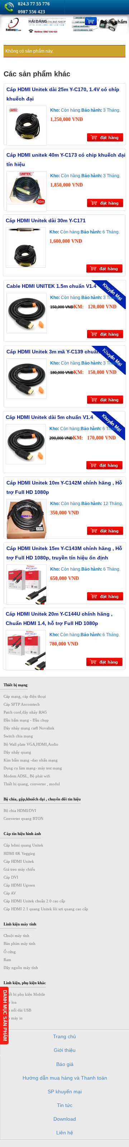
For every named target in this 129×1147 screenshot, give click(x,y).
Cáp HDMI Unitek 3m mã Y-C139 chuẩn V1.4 (59, 351)
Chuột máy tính (16, 935)
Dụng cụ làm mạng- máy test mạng (33, 768)
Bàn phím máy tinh (19, 943)
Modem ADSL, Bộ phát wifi (27, 776)
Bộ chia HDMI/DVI (20, 810)
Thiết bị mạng (16, 685)
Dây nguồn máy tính (21, 967)
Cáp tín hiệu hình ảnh (22, 833)
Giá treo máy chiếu (19, 869)
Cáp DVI (11, 877)
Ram (7, 960)
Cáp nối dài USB (17, 1010)
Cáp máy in (13, 1018)
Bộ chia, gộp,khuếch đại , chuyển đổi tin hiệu (42, 799)
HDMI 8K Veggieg (19, 853)
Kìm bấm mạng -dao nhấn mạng (31, 760)
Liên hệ (64, 1132)
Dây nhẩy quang (17, 752)
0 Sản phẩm (114, 21)
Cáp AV (10, 893)
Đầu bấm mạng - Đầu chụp (26, 720)
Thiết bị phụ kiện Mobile (24, 994)
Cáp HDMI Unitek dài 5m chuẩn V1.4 (49, 417)
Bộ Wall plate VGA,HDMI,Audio (31, 744)
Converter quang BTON (23, 818)
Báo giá (64, 1064)
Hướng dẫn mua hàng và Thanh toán (65, 1078)
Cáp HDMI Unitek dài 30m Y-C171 (46, 220)
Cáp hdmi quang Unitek (23, 845)
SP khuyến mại (65, 1091)
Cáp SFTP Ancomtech (22, 704)
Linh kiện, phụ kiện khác (25, 983)
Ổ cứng (10, 952)
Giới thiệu (65, 1050)
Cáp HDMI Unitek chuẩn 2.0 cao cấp (34, 901)
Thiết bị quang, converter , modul (32, 784)
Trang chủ (64, 1036)
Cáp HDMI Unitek (19, 861)
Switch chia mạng (18, 736)
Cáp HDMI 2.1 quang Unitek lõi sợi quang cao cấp (46, 909)
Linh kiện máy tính (20, 924)
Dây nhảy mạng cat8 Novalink (29, 728)
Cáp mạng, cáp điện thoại (25, 696)
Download (64, 1119)
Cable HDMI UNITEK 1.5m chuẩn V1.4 (51, 286)
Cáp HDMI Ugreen (19, 885)
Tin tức (64, 1105)
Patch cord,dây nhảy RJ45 (25, 712)
